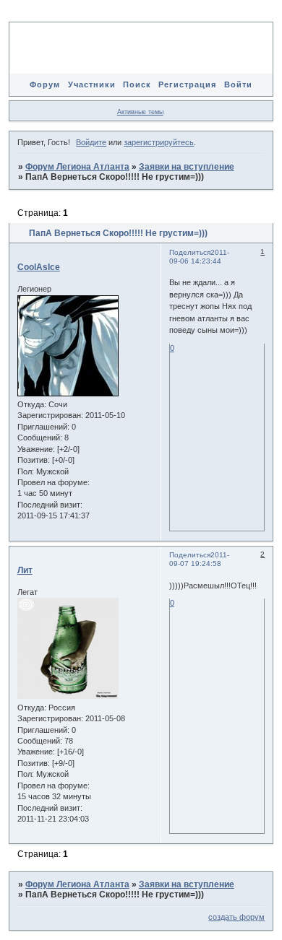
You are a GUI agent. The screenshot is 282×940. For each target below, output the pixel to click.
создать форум (236, 917)
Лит (25, 570)
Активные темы (140, 112)
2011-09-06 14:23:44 (199, 256)
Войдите (91, 142)
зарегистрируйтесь (159, 142)
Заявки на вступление (186, 167)
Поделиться (189, 252)
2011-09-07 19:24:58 (199, 559)
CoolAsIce (38, 267)
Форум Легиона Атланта (77, 167)
